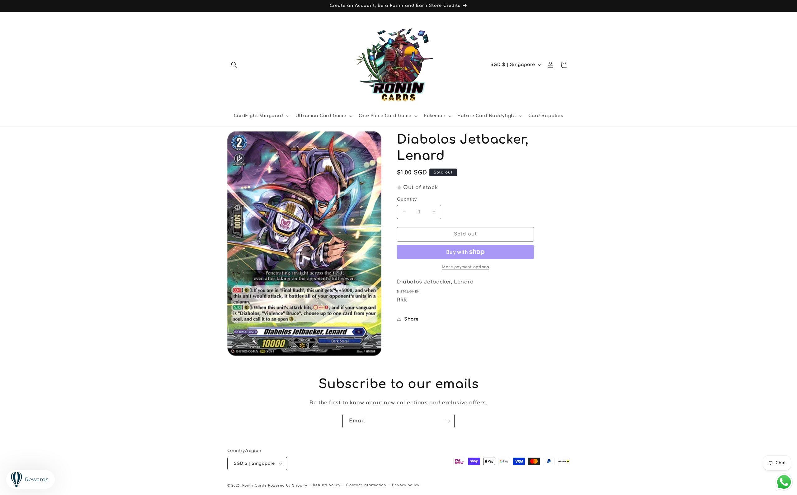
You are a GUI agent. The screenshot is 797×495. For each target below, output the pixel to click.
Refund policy (326, 485)
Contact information (366, 485)
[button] (234, 65)
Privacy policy (405, 485)
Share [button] (411, 319)
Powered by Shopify (287, 485)
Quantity (407, 199)
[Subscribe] (447, 421)
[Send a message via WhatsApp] (784, 482)
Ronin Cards (254, 485)
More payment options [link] (465, 267)
